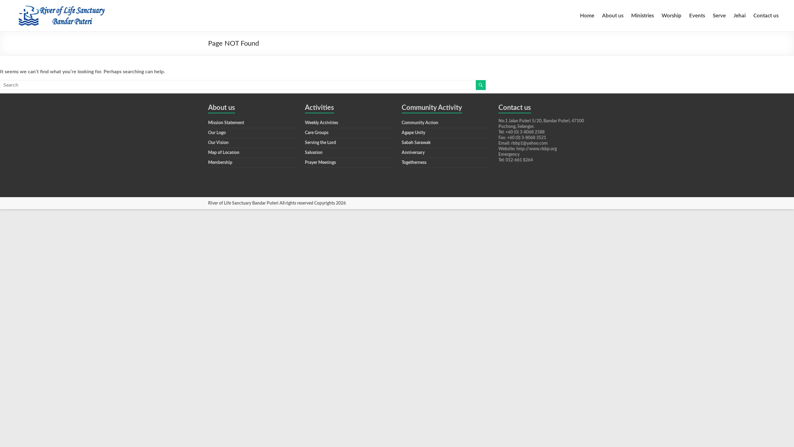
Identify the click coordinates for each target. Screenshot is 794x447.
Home (587, 15)
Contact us (765, 15)
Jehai (740, 15)
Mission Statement (226, 123)
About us (612, 15)
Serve (719, 15)
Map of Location (223, 153)
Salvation (314, 153)
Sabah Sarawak (416, 143)
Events (697, 15)
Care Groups (316, 133)
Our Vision (218, 143)
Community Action (420, 123)
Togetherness (414, 162)
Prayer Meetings (320, 162)
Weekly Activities (321, 123)
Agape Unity (413, 133)
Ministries (642, 15)
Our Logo (217, 133)
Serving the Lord (320, 143)
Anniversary (413, 153)
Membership (220, 162)
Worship (671, 15)
